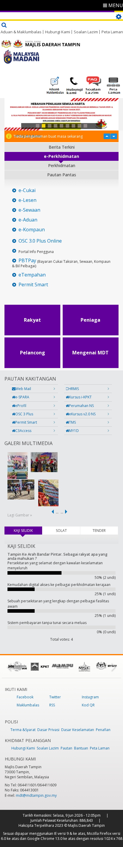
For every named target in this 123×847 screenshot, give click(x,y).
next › (67, 512)
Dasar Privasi (48, 729)
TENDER (99, 530)
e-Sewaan (29, 210)
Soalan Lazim (86, 31)
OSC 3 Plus (24, 414)
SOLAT (61, 530)
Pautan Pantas (61, 174)
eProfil (20, 405)
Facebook (25, 697)
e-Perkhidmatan (61, 156)
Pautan (66, 748)
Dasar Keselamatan (77, 729)
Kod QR (88, 705)
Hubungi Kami (57, 31)
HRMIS (73, 388)
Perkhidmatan (61, 165)
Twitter (55, 697)
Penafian (103, 729)
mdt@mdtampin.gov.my (36, 795)
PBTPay (27, 260)
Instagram (90, 697)
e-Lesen (27, 200)
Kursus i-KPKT (80, 397)
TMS (72, 422)
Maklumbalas (28, 705)
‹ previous (52, 512)
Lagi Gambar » (19, 515)
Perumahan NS (81, 405)
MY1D (74, 430)
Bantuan (81, 748)
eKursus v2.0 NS (82, 414)
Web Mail (23, 388)
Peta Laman (112, 31)
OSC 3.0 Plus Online (40, 241)
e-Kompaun (32, 229)
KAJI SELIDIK (28, 530)
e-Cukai (27, 190)
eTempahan (32, 275)
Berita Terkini (62, 147)
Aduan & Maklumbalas (21, 31)
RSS (52, 705)
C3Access (23, 430)
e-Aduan (28, 220)
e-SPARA (22, 397)
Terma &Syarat (23, 729)
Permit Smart (33, 284)
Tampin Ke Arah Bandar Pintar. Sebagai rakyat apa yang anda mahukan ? (57, 556)
